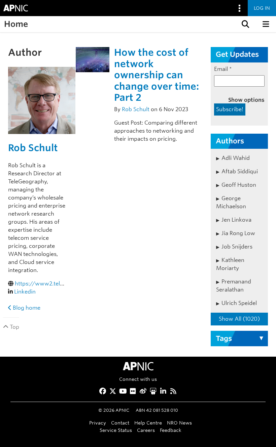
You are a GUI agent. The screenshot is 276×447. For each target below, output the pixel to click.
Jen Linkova (236, 220)
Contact (120, 423)
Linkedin (25, 291)
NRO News (179, 423)
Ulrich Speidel (239, 303)
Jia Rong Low (238, 233)
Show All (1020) (239, 319)
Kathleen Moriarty (230, 264)
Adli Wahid (235, 158)
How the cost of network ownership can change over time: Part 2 (156, 75)
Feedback (170, 430)
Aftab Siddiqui (239, 171)
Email (223, 69)
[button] (244, 24)
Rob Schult (33, 147)
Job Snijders (236, 246)
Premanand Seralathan (233, 285)
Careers (146, 430)
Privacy (97, 423)
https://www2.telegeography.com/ (61, 283)
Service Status (116, 430)
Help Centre (148, 423)
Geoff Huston (238, 185)
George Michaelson (231, 202)
